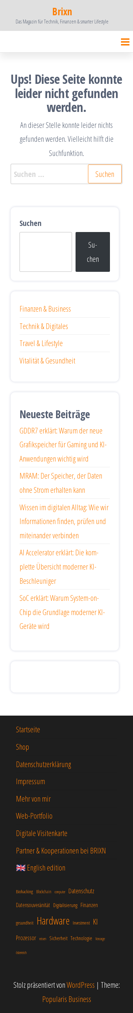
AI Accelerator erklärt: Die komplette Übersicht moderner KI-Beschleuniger (59, 566)
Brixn (62, 11)
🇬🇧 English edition (40, 867)
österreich (21, 952)
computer (60, 891)
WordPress (81, 984)
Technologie (81, 938)
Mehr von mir (33, 798)
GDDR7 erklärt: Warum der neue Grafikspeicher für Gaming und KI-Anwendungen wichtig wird (63, 444)
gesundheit (24, 923)
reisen (42, 938)
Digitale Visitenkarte (41, 833)
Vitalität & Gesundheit (47, 360)
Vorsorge (100, 938)
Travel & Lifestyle (41, 343)
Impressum (30, 781)
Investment (81, 923)
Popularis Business (66, 998)
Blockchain (43, 892)
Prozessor (26, 937)
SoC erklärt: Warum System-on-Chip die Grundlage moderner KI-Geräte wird (62, 611)
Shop (22, 746)
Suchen (30, 222)
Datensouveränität (33, 905)
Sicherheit (58, 938)
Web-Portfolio (34, 815)
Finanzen (89, 905)
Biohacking (24, 891)
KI (95, 921)
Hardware (53, 921)
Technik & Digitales (44, 325)
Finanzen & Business (45, 308)
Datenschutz (81, 890)
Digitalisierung (65, 905)
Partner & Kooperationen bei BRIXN (61, 850)
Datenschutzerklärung (43, 764)
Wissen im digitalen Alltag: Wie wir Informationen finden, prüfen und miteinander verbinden (64, 521)
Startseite (28, 729)
